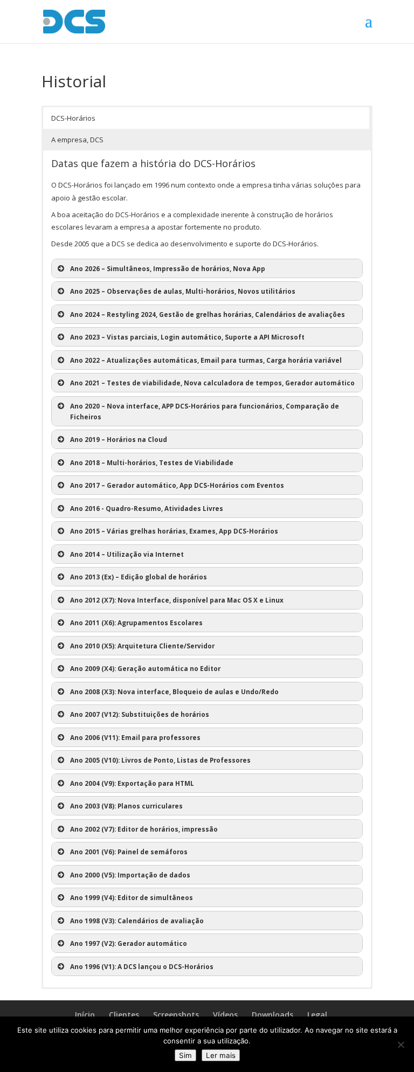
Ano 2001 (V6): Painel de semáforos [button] (129, 851)
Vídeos (225, 1014)
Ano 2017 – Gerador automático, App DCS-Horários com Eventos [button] (177, 485)
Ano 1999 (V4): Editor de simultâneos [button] (131, 897)
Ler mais (221, 1055)
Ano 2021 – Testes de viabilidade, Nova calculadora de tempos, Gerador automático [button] (212, 382)
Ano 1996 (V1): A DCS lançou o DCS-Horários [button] (141, 966)
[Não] (400, 1044)
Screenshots (176, 1014)
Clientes (124, 1014)
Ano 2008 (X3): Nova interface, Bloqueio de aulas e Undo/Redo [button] (174, 691)
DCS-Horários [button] (73, 118)
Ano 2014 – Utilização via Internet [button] (127, 554)
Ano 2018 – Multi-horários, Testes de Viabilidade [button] (151, 462)
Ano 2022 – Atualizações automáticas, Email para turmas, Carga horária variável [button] (206, 360)
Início (85, 1014)
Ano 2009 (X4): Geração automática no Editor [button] (145, 668)
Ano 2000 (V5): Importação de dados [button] (130, 874)
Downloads (272, 1014)
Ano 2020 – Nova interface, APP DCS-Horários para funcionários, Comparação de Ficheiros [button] (204, 411)
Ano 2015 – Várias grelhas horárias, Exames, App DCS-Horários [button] (174, 531)
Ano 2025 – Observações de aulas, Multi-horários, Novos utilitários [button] (182, 291)
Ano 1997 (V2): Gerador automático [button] (128, 943)
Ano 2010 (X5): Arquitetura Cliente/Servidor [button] (142, 645)
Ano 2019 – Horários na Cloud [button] (118, 439)
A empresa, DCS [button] (77, 139)
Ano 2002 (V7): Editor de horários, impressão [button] (144, 829)
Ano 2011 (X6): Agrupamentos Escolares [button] (136, 622)
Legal (317, 1014)
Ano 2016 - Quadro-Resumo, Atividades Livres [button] (146, 508)
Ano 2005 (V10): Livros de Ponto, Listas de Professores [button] (160, 760)
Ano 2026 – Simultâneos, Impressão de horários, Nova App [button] (167, 268)
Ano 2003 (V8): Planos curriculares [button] (126, 805)
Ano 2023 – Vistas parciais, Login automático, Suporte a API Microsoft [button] (187, 337)
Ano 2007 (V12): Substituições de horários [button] (139, 714)
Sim (185, 1055)
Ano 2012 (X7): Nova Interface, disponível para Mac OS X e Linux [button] (177, 600)
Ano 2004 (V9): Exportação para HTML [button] (132, 783)
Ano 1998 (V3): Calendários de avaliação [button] (137, 920)
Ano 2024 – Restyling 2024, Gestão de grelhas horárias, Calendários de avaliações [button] (207, 314)
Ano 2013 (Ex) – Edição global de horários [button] (138, 576)
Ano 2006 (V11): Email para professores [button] (135, 737)
